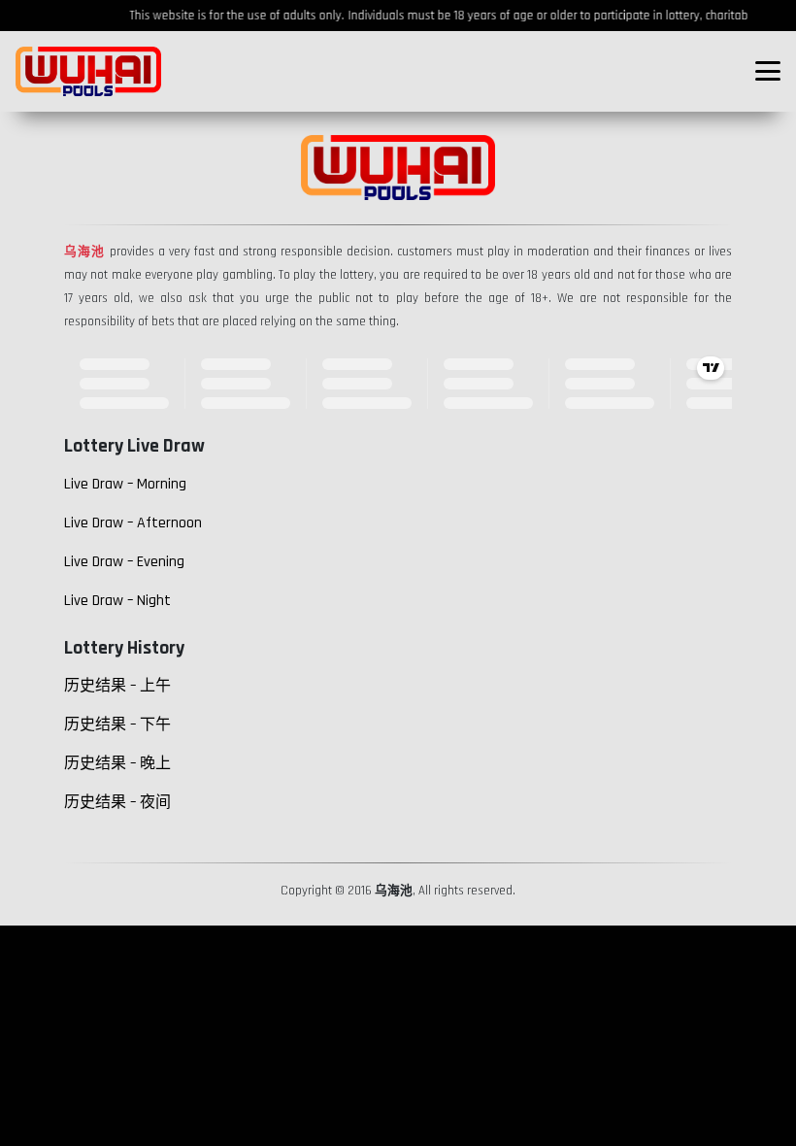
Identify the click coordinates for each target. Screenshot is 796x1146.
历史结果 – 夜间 (117, 802)
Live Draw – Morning (125, 484)
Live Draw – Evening (124, 562)
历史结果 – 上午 (117, 686)
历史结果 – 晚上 (117, 764)
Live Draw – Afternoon (133, 523)
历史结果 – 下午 (117, 725)
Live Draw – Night (117, 600)
